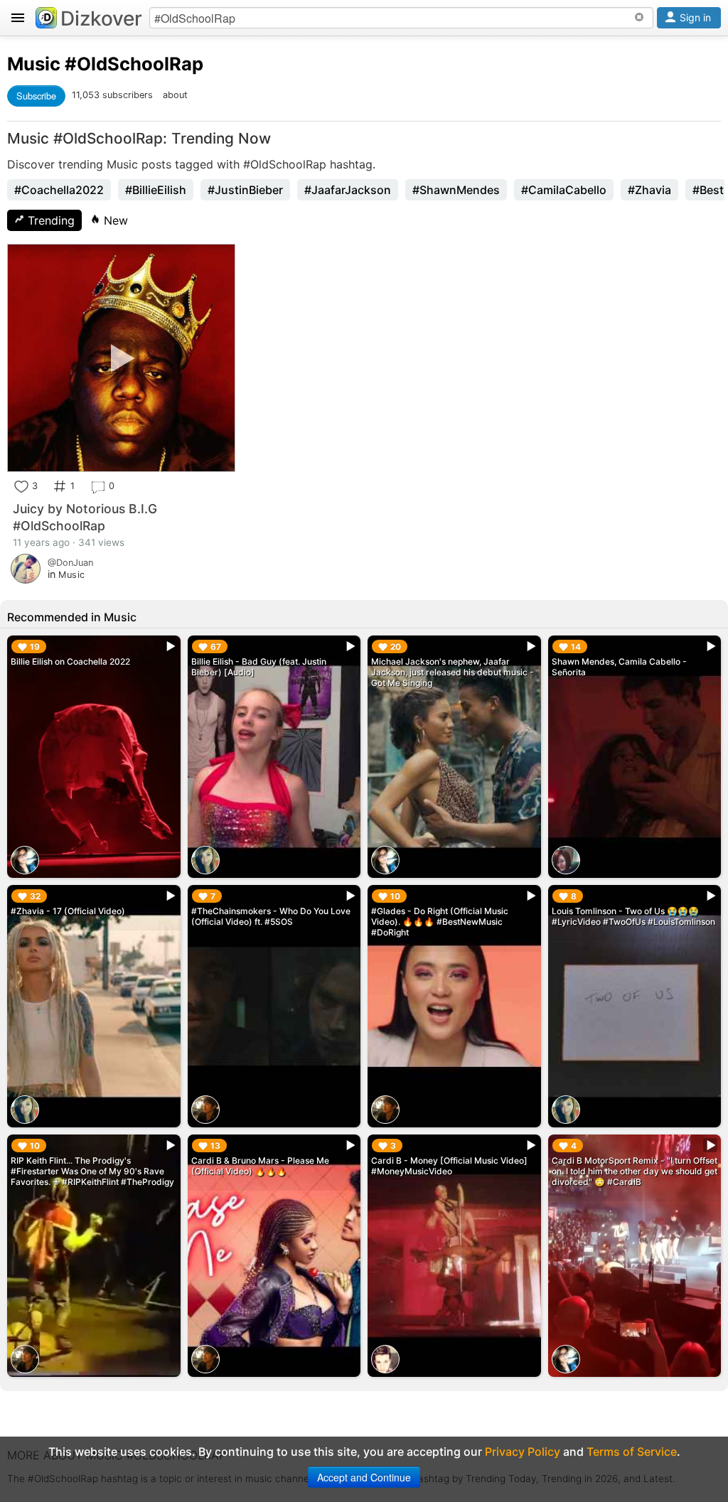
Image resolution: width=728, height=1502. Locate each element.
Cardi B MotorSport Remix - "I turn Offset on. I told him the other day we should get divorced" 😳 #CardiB (634, 1171)
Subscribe (36, 95)
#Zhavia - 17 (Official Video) (68, 911)
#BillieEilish (155, 190)
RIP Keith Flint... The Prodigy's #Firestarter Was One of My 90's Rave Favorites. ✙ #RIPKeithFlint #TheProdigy (92, 1171)
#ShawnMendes (456, 190)
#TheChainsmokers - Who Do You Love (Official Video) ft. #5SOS (270, 916)
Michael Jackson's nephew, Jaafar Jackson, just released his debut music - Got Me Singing (452, 672)
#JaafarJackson (347, 190)
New (114, 220)
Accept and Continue (364, 1477)
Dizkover (101, 18)
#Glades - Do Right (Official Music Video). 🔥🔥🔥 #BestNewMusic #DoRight (439, 922)
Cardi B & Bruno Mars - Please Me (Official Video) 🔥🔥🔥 (260, 1165)
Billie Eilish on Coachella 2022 (70, 661)
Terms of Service (632, 1451)
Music (33, 64)
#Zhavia (649, 190)
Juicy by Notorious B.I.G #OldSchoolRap (85, 517)
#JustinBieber (245, 190)
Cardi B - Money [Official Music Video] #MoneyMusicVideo (449, 1165)
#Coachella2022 (59, 190)
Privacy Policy (522, 1451)
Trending (49, 220)
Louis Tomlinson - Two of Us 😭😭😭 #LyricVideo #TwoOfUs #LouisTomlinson (633, 916)
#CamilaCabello (563, 190)
